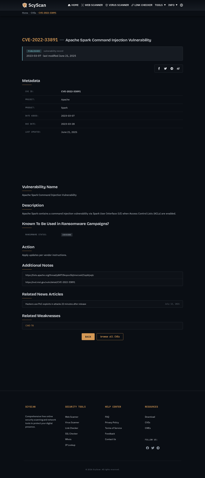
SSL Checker (71, 433)
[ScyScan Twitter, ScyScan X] (152, 447)
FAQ (107, 416)
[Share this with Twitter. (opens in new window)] (165, 68)
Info (171, 5)
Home (25, 12)
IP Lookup (70, 445)
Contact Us (110, 439)
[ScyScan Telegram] (158, 447)
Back (88, 336)
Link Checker (71, 428)
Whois (68, 439)
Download (150, 416)
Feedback (110, 433)
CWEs (148, 428)
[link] (25, 13)
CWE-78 (29, 325)
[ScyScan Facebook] (147, 447)
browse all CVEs (110, 336)
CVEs (33, 12)
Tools (159, 5)
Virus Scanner (72, 422)
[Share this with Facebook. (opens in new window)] (159, 68)
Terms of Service (113, 428)
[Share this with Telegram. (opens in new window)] (171, 68)
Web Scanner (71, 416)
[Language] (181, 5)
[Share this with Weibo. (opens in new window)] (178, 68)
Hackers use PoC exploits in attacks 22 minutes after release (55, 303)
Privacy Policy (112, 422)
